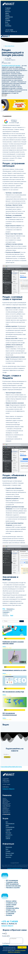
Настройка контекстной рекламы (11, 65)
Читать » (4, 646)
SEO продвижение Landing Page (13, 691)
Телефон (4, 936)
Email (5, 754)
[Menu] (11, 37)
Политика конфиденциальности (14, 868)
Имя (3, 933)
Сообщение (6, 943)
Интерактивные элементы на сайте (14, 670)
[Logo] (5, 37)
